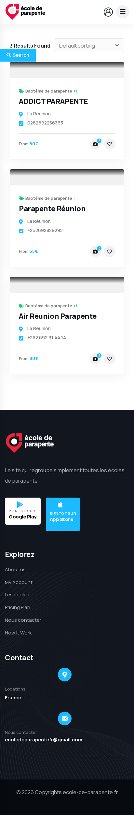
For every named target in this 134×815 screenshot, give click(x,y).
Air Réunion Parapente (58, 316)
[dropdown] (122, 11)
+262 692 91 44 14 (46, 337)
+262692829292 (45, 230)
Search (21, 55)
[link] (67, 70)
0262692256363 (45, 123)
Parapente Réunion (52, 208)
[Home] (25, 11)
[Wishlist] (109, 144)
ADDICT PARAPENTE (53, 101)
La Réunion (39, 113)
